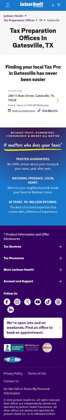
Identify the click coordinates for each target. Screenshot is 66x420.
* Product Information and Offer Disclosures (26, 236)
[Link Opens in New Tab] (22, 348)
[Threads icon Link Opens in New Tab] (58, 304)
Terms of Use (37, 373)
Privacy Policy (13, 373)
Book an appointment (23, 110)
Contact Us (11, 381)
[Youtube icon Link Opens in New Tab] (37, 304)
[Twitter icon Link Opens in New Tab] (27, 304)
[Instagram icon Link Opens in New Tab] (17, 304)
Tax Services (12, 246)
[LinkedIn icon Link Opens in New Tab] (10, 312)
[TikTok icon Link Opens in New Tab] (48, 304)
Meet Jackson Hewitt (19, 269)
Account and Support (18, 281)
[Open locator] (58, 5)
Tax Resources (14, 258)
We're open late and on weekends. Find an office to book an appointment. (28, 326)
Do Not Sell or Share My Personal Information (27, 391)
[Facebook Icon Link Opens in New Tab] (7, 304)
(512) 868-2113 (50, 110)
